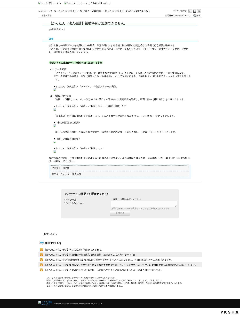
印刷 (198, 15)
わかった (71, 199)
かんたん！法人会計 (68, 11)
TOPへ (193, 294)
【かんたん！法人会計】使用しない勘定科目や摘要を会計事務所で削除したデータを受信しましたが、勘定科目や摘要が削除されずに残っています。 (120, 264)
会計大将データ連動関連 (90, 11)
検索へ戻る (46, 15)
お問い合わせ (50, 234)
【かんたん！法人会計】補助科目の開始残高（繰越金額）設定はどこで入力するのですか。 (91, 254)
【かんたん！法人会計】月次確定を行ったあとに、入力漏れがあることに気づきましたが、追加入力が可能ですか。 (103, 270)
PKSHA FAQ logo (229, 312)
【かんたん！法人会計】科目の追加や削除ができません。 (74, 249)
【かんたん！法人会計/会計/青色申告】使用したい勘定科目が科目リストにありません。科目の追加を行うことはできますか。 (108, 259)
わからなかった (75, 203)
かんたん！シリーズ (47, 11)
